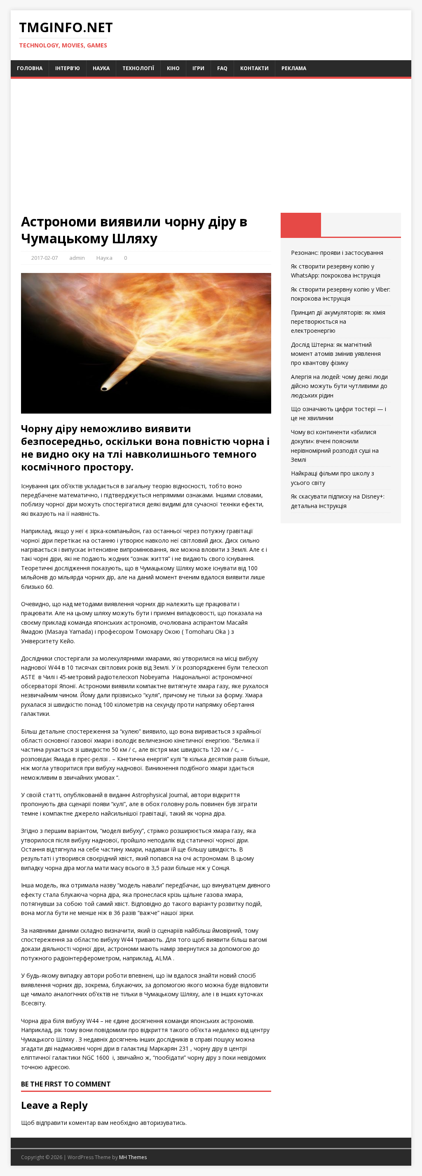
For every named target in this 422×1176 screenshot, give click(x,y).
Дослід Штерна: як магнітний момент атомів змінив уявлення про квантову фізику (336, 354)
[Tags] (341, 225)
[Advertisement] (211, 151)
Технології (138, 68)
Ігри (198, 68)
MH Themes (133, 1157)
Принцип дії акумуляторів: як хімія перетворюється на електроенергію (338, 321)
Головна (29, 68)
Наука (101, 68)
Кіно (173, 68)
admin (77, 257)
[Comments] (381, 225)
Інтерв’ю (67, 68)
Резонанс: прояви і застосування (337, 252)
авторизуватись (162, 1123)
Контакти (254, 68)
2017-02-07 (44, 257)
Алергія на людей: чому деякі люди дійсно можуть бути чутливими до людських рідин (339, 386)
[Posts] (301, 225)
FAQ (222, 68)
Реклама (293, 68)
